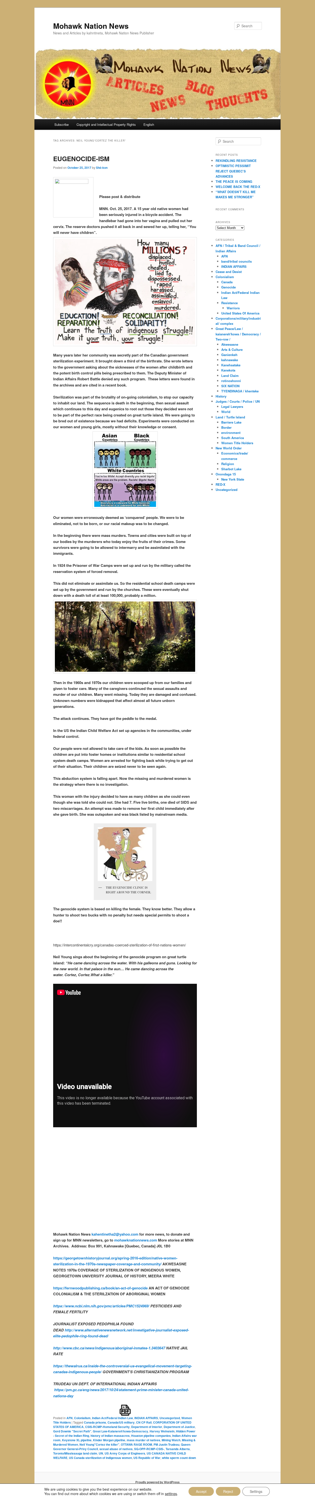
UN (101, 1453)
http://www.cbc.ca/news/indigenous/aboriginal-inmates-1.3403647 (109, 1348)
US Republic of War (146, 1458)
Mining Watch (171, 1440)
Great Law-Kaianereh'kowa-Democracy (120, 1431)
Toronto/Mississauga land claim (75, 1453)
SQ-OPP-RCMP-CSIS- (149, 1449)
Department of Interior (146, 1427)
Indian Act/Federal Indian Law (112, 1418)
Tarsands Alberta (178, 1449)
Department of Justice (179, 1427)
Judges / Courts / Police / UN (238, 401)
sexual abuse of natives (116, 1449)
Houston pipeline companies (151, 1435)
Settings (256, 1491)
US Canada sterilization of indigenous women (100, 1458)
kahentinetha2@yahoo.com (114, 1234)
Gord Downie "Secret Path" (72, 1431)
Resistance (229, 302)
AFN (69, 1418)
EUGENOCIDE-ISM (81, 158)
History (221, 396)
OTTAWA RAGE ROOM (136, 1444)
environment (230, 432)
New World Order (229, 448)
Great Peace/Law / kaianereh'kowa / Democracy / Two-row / (238, 333)
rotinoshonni (231, 380)
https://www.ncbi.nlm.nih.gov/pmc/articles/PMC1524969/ (101, 1306)
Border (226, 427)
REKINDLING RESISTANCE (236, 160)
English (148, 124)
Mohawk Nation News (91, 25)
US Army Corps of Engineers (125, 1453)
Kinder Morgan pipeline (109, 1440)
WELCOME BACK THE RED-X (238, 186)
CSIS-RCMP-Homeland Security (107, 1427)
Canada (227, 282)
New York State (232, 479)
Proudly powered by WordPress (157, 1482)
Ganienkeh (229, 354)
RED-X (220, 484)
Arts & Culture (232, 349)
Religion (227, 463)
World (225, 411)
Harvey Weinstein (162, 1431)
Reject (228, 1491)
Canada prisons (95, 1422)
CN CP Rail (144, 1422)
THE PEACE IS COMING (234, 181)
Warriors (233, 308)
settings (171, 1493)
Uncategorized (169, 1418)
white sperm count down (179, 1458)
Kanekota (228, 370)
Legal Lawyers (232, 406)
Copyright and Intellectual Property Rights (106, 124)
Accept (201, 1491)
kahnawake (229, 359)
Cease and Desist (229, 271)
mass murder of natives (143, 1440)
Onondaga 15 (226, 474)
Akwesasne (229, 344)
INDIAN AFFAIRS (146, 1418)
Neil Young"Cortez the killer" (99, 1444)
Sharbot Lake (231, 469)
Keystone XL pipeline (77, 1440)
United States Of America (240, 313)
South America (232, 437)
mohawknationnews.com (135, 1240)
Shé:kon (102, 167)
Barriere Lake (231, 422)
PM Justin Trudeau (166, 1444)
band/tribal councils (236, 261)
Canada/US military (121, 1422)
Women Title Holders (237, 443)
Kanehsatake (230, 365)
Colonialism (82, 1418)
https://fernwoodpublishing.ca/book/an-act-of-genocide (100, 1288)
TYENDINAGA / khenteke (240, 391)
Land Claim (230, 375)
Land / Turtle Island (230, 417)
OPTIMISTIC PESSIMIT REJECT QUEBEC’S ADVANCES (233, 170)
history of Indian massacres (110, 1435)
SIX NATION (230, 386)
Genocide (228, 287)
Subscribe (61, 124)
